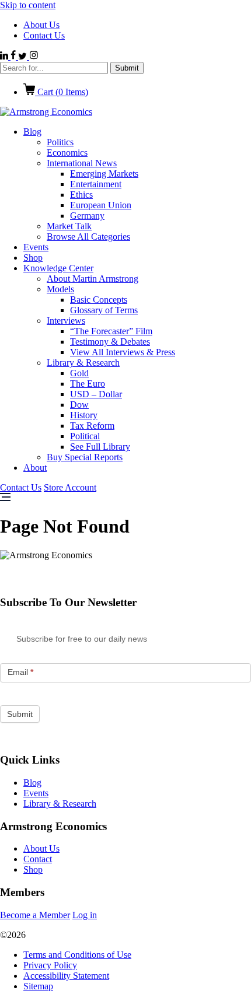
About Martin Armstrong (92, 279)
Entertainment (95, 184)
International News (82, 163)
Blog (32, 131)
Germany (87, 215)
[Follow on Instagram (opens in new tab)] (33, 56)
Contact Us (44, 35)
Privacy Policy (50, 965)
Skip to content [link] (27, 5)
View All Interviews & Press (122, 352)
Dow (79, 405)
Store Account (70, 487)
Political (85, 436)
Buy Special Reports (85, 457)
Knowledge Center (58, 268)
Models (60, 289)
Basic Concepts (98, 299)
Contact (37, 859)
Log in (84, 915)
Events (35, 247)
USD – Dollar (96, 394)
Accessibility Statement (66, 976)
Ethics (81, 195)
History (83, 415)
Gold (79, 373)
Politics (60, 142)
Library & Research (83, 363)
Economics (67, 153)
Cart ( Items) (61, 92)
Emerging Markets (104, 173)
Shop (33, 257)
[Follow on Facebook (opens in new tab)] (14, 56)
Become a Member (35, 915)
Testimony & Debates (110, 341)
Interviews (66, 321)
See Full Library (100, 447)
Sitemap (38, 986)
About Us (41, 25)
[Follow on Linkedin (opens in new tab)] (5, 56)
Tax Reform (92, 425)
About (35, 468)
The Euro (87, 383)
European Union (100, 205)
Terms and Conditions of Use (77, 955)
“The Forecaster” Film (111, 331)
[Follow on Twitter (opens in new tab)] (23, 56)
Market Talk (69, 226)
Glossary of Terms (104, 310)
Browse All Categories (88, 237)
